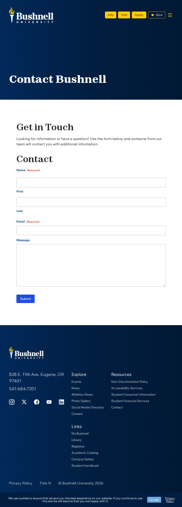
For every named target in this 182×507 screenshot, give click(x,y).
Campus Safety (82, 459)
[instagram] (11, 401)
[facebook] (36, 401)
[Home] (31, 14)
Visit (124, 15)
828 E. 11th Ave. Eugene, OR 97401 (36, 377)
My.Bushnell (80, 433)
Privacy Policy (20, 483)
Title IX (45, 483)
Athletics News (82, 394)
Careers (77, 414)
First (19, 191)
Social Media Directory (87, 407)
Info (110, 15)
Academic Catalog (84, 453)
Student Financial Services (130, 401)
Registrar (78, 446)
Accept (154, 499)
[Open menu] (170, 15)
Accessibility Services (126, 388)
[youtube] (49, 401)
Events (76, 382)
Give (159, 15)
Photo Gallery (81, 401)
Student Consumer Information (133, 394)
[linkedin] (61, 401)
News (75, 388)
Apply (139, 15)
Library (76, 440)
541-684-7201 (22, 388)
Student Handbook (85, 466)
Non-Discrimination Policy (129, 382)
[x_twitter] (24, 401)
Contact (117, 407)
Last (19, 211)
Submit (25, 299)
